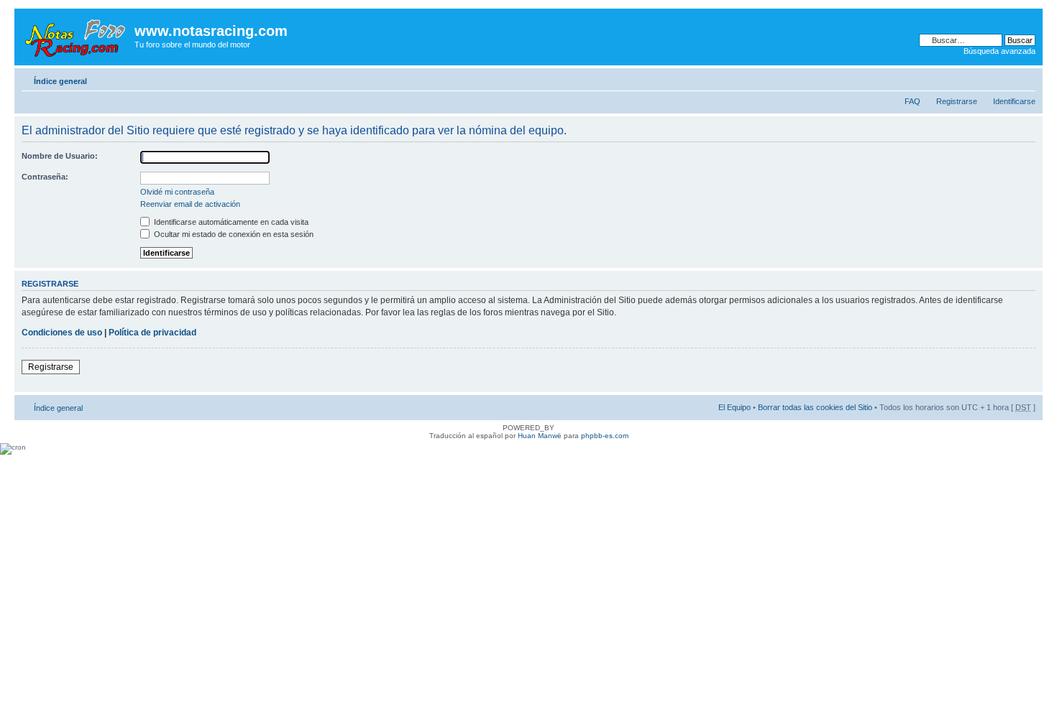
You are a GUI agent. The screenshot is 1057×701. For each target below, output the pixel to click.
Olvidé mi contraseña (177, 191)
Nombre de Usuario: (60, 156)
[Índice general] (76, 35)
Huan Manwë (540, 436)
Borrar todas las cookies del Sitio (815, 407)
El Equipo (734, 407)
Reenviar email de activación (190, 204)
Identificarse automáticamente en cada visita (230, 222)
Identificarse (1014, 101)
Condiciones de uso (62, 333)
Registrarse (956, 101)
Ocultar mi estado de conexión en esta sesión (233, 234)
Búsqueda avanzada (999, 51)
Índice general (60, 81)
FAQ (912, 101)
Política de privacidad (152, 333)
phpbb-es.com (604, 436)
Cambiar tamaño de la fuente (1025, 78)
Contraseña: (45, 176)
